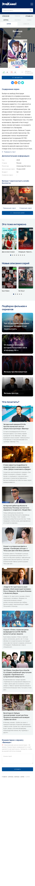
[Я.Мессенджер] (22, 82)
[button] (10, 255)
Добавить (29, 72)
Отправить (17, 769)
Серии (22, 776)
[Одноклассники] (15, 82)
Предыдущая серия (9, 208)
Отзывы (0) (29, 16)
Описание (5, 16)
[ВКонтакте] (12, 82)
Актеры (6, 20)
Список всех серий (18, 213)
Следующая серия (25, 208)
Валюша (16, 776)
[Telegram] (19, 82)
